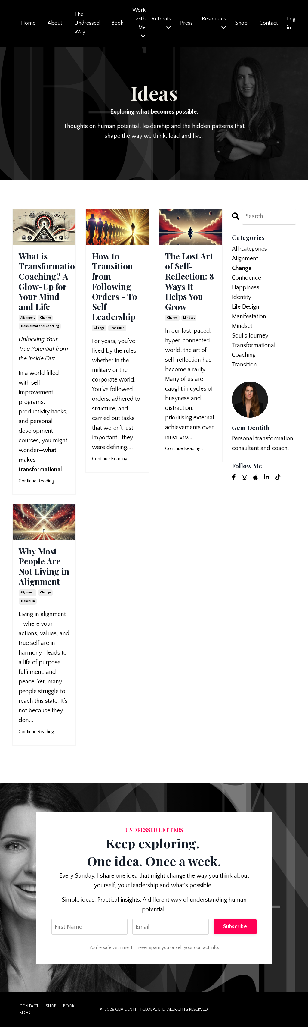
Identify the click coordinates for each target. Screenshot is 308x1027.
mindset (189, 317)
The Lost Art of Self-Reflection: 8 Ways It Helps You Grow (189, 281)
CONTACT (29, 1006)
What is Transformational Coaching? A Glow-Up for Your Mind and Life (44, 281)
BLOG (25, 1012)
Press (186, 23)
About (55, 23)
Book (117, 23)
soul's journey (250, 335)
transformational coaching (39, 326)
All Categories (249, 249)
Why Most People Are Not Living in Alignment (44, 566)
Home (28, 23)
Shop (241, 23)
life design (245, 306)
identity (241, 297)
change (45, 317)
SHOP (51, 1006)
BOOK (69, 1006)
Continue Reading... (38, 481)
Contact (269, 23)
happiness (245, 287)
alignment (27, 317)
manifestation (249, 316)
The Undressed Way (87, 23)
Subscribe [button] (235, 927)
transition (117, 328)
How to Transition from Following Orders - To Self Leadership (114, 286)
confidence (246, 278)
